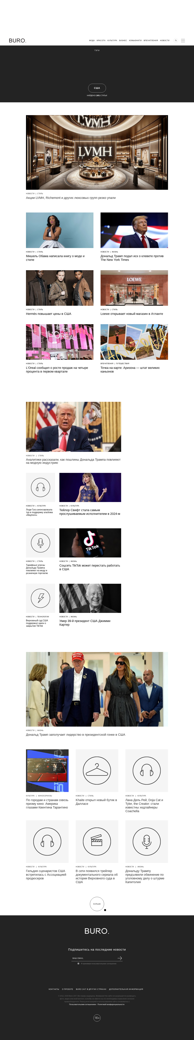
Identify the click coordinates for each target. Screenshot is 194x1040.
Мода (92, 41)
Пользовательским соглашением (82, 1004)
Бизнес (123, 41)
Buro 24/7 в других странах (91, 989)
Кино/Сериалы (45, 796)
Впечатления (151, 41)
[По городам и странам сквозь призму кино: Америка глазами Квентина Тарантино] (47, 770)
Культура (112, 41)
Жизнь (115, 252)
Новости (165, 41)
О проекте (67, 989)
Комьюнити (135, 41)
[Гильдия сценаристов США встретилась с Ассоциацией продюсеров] (47, 841)
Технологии (43, 617)
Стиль (40, 194)
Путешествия (122, 364)
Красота (101, 41)
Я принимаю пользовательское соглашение (98, 964)
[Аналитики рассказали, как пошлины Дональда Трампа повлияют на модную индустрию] (73, 427)
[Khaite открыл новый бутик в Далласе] (97, 770)
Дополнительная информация (126, 989)
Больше (97, 904)
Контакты (54, 989)
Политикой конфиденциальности (111, 1004)
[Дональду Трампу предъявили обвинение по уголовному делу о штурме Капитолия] (146, 841)
